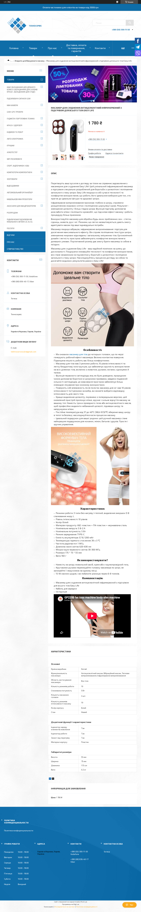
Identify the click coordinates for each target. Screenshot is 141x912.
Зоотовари (12, 179)
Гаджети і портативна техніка (21, 119)
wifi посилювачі (14, 159)
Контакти (100, 48)
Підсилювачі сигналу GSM (18, 99)
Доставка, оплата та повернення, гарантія (76, 48)
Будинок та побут (15, 132)
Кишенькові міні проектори (19, 199)
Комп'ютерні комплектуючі (19, 172)
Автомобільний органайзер (20, 192)
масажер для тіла (78, 354)
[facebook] (50, 779)
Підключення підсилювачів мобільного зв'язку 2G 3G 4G (19, 220)
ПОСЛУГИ (10, 228)
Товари (33, 48)
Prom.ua (84, 902)
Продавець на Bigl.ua (70, 904)
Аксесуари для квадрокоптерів (21, 206)
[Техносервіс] (16, 33)
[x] (53, 779)
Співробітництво (15, 249)
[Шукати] (130, 23)
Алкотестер (12, 152)
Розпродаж (12, 213)
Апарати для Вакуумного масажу (29, 61)
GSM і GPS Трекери (15, 112)
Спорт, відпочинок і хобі (18, 166)
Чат (131, 905)
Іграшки (10, 145)
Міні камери (12, 105)
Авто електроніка (15, 139)
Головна (13, 48)
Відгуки (10, 235)
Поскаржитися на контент (65, 907)
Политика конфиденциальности (18, 830)
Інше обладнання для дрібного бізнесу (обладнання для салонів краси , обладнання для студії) (22, 89)
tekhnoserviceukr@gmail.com (23, 351)
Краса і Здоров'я (14, 125)
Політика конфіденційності (86, 907)
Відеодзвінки (13, 186)
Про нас (52, 48)
